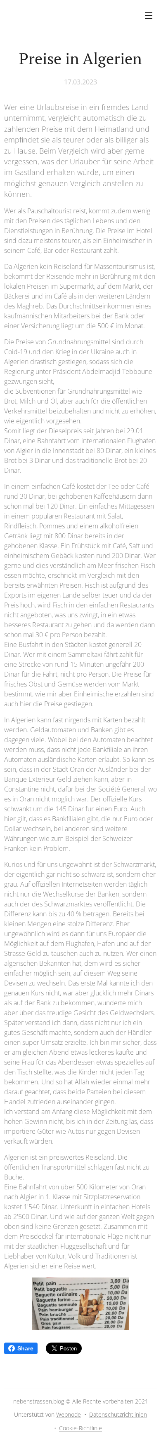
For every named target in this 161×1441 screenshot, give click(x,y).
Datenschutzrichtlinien (118, 1414)
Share (25, 1348)
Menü (148, 15)
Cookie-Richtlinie (80, 1428)
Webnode (68, 1414)
